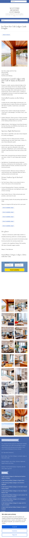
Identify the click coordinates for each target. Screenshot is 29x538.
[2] (21, 311)
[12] (21, 380)
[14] (21, 393)
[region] (14, 525)
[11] (7, 380)
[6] (21, 338)
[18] (21, 421)
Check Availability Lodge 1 (8, 207)
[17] (7, 421)
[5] (7, 338)
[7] (7, 352)
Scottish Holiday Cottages (14, 11)
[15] (7, 407)
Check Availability (14, 270)
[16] (21, 407)
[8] (21, 352)
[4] (21, 325)
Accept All (14, 526)
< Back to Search (6, 34)
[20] (21, 435)
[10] (21, 366)
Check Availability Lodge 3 (8, 216)
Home (3, 511)
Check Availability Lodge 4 (8, 221)
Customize (14, 530)
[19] (7, 435)
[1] (7, 311)
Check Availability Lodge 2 (8, 212)
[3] (7, 325)
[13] (7, 393)
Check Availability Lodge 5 (8, 225)
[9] (7, 366)
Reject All (14, 534)
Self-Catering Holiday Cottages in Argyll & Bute (13, 480)
